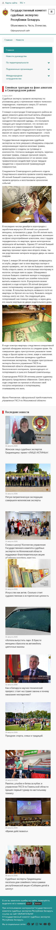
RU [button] (22, 3)
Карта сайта (11, 3)
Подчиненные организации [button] (19, 69)
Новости (20, 40)
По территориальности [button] (17, 62)
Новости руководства (16, 56)
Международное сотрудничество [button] (14, 77)
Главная (8, 40)
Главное (10, 50)
